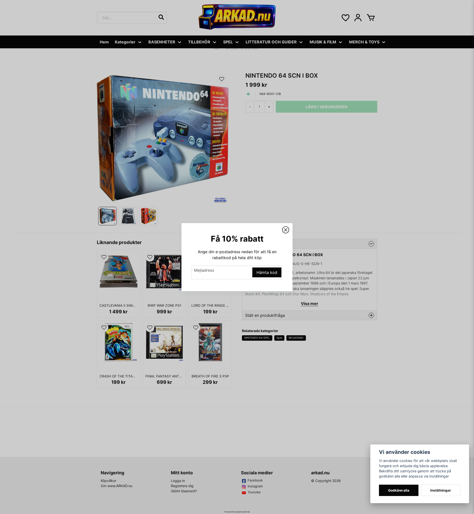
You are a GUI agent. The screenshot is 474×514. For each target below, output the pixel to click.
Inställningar (440, 490)
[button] (285, 230)
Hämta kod (267, 272)
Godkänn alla (398, 490)
